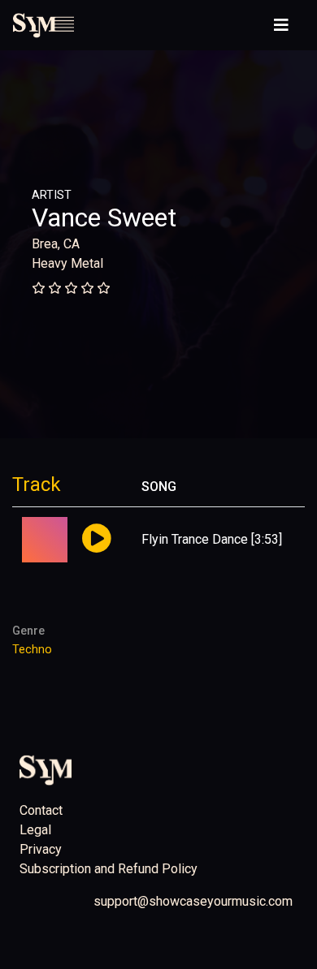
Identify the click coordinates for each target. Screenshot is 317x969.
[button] (96, 539)
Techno (32, 650)
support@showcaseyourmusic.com (193, 901)
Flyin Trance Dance (194, 539)
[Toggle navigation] (281, 25)
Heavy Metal (67, 263)
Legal (35, 830)
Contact (41, 810)
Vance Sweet (104, 217)
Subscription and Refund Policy (109, 868)
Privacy (41, 849)
